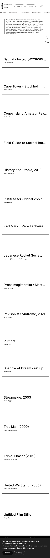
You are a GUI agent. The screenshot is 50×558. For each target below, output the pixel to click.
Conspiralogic (24, 12)
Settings (19, 553)
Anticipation (12, 12)
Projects (19, 6)
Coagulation (36, 12)
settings (30, 548)
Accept (7, 553)
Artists (31, 6)
